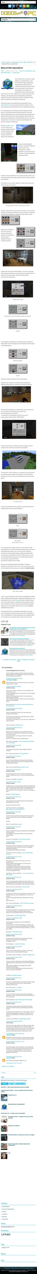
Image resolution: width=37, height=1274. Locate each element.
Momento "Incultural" (14, 1125)
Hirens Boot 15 (12, 1095)
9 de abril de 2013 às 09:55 (13, 769)
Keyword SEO (26, 887)
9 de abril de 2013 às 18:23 (13, 812)
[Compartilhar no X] (5, 621)
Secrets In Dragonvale (28, 954)
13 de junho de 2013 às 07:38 (14, 1021)
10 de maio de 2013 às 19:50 (14, 889)
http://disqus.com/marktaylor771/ (15, 809)
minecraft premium (16, 975)
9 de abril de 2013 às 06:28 (13, 756)
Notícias (4, 1216)
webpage (19, 779)
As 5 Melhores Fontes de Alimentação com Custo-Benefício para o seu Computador (22, 628)
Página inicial (19, 660)
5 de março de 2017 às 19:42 (14, 1063)
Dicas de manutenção (8, 1209)
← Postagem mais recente (9, 659)
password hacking (19, 944)
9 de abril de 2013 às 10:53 (13, 782)
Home (3, 62)
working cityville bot (20, 915)
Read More (22, 635)
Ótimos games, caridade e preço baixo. (19, 638)
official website (15, 794)
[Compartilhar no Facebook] (7, 621)
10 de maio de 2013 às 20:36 (14, 906)
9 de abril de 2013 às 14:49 (13, 797)
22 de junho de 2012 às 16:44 (14, 678)
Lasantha (24, 1270)
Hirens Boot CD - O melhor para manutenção (13, 1113)
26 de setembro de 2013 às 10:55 (15, 1041)
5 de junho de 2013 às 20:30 (13, 990)
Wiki (10, 600)
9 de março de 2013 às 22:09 (14, 708)
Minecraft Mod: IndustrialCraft (12, 68)
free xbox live (19, 725)
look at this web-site (24, 839)
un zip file (19, 987)
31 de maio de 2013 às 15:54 (14, 957)
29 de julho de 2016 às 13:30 (14, 1056)
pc (34, 62)
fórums (17, 600)
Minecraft (29, 62)
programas (5, 1219)
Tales (2, 71)
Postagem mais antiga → (28, 659)
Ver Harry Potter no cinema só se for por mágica (21, 1134)
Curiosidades (5, 1206)
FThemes (8, 1270)
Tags (11, 1083)
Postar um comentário (8, 1066)
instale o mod (9, 125)
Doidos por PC (17, 1268)
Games (4, 1211)
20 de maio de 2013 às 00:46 (14, 934)
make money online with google (23, 999)
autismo (8, 62)
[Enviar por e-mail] (2, 621)
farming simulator (23, 753)
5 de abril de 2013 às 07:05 (13, 745)
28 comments (16, 72)
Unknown (8, 1035)
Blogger (31, 1268)
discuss (19, 824)
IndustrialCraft (5, 105)
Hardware (4, 1214)
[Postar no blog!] (4, 621)
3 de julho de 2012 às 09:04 (13, 686)
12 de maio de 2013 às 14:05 (14, 918)
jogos (21, 62)
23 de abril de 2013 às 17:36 (13, 856)
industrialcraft (15, 62)
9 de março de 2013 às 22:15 (14, 727)
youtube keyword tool (25, 1018)
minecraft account (17, 931)
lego (25, 62)
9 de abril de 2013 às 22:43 (13, 826)
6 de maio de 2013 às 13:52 (13, 877)
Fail (9, 1153)
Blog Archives (20, 1083)
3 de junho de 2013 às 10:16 (13, 978)
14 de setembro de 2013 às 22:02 (15, 1033)
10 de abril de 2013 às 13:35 (13, 841)
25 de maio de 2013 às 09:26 (14, 946)
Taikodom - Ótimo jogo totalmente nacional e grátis (15, 1087)
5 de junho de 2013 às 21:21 (13, 1002)
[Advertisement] (18, 42)
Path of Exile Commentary (27, 903)
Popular (5, 1083)
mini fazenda (9, 680)
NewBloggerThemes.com (21, 1271)
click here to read (23, 767)
